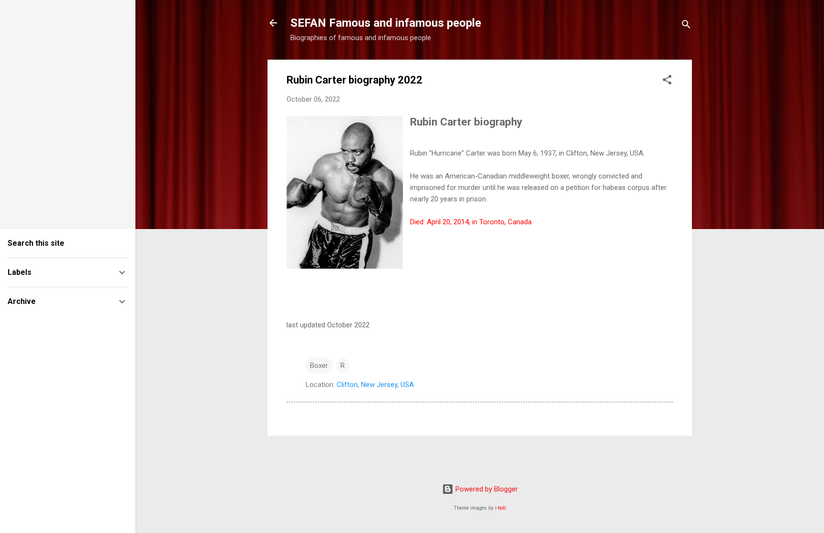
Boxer (319, 365)
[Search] (686, 26)
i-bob (500, 508)
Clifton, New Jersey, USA (375, 384)
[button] (667, 81)
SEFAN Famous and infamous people (385, 23)
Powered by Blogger (485, 489)
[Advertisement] (36, 109)
